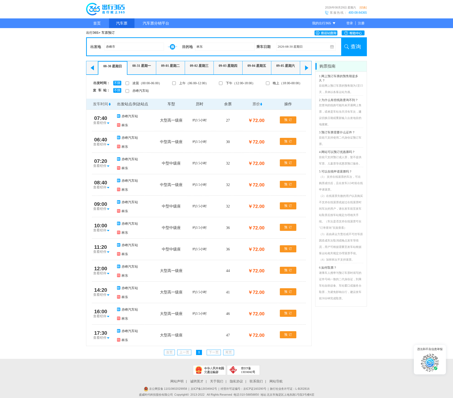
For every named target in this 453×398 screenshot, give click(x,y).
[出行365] (105, 10)
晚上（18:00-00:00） (287, 83)
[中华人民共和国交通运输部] (209, 370)
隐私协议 (236, 381)
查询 (356, 47)
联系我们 (256, 381)
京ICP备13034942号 (204, 388)
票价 (256, 104)
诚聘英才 (196, 381)
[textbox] (134, 47)
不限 (117, 83)
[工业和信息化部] (243, 370)
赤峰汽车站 (140, 91)
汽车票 (121, 23)
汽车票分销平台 (156, 23)
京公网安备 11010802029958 (167, 388)
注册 (361, 23)
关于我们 (216, 381)
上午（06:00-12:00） (194, 83)
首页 (97, 23)
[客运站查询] (327, 32)
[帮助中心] (354, 32)
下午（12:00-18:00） (240, 83)
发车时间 (100, 104)
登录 (349, 23)
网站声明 (177, 381)
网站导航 (276, 381)
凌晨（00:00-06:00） (147, 83)
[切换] (363, 7)
